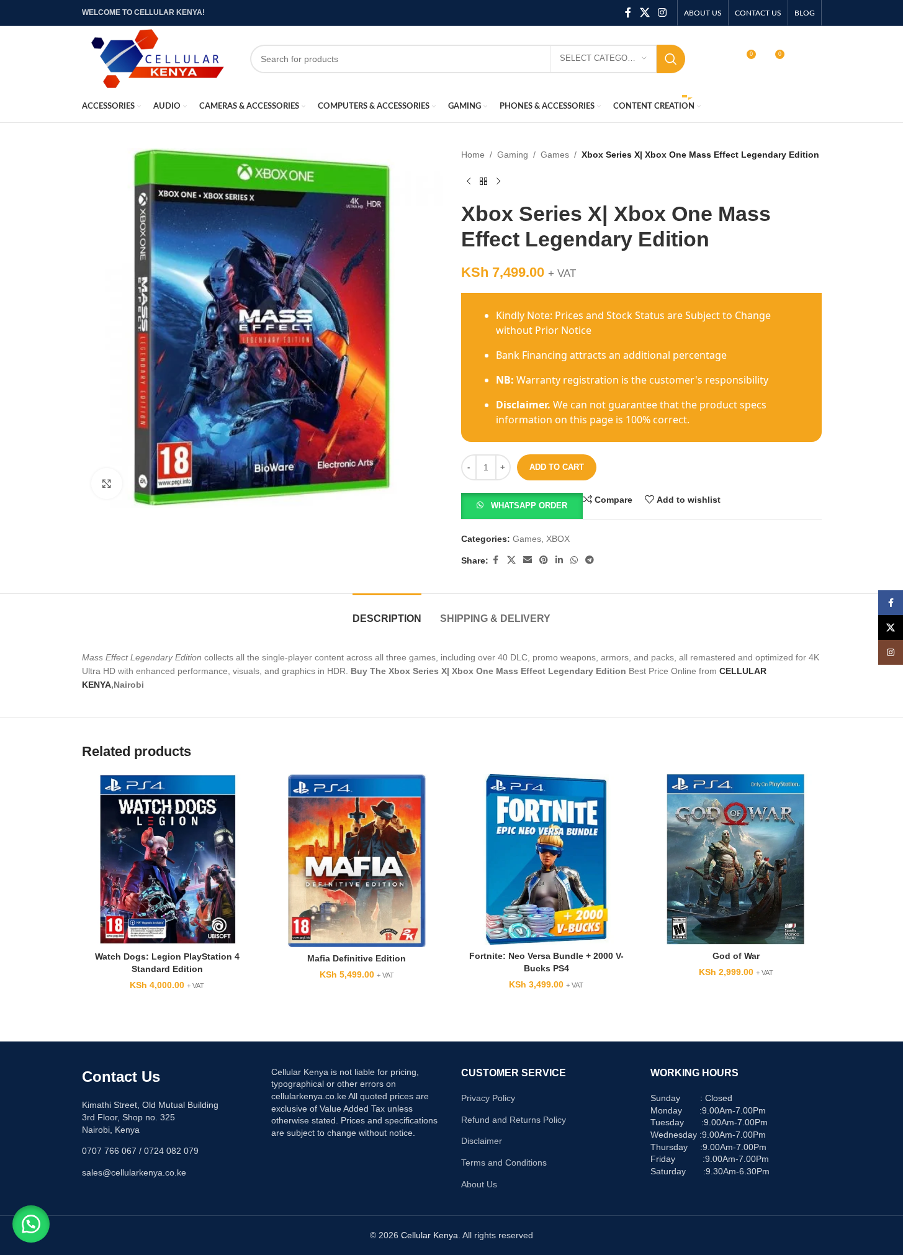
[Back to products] (483, 181)
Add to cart (556, 467)
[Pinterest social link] (544, 560)
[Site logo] (156, 58)
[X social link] (645, 12)
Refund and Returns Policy (513, 1120)
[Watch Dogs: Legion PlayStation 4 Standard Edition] (167, 860)
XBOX (558, 539)
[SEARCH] (671, 59)
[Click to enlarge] (106, 483)
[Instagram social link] (662, 12)
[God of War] (736, 859)
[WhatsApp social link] (574, 560)
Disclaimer (481, 1141)
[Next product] (498, 181)
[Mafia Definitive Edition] (357, 860)
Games (555, 155)
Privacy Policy (488, 1098)
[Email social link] (527, 560)
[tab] (387, 612)
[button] (522, 505)
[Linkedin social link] (559, 560)
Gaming (512, 155)
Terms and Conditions (504, 1162)
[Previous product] (468, 181)
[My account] (719, 59)
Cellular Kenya (429, 1235)
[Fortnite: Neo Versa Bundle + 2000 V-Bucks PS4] (546, 859)
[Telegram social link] (590, 560)
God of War (736, 956)
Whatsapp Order (529, 505)
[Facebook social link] (628, 12)
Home (473, 155)
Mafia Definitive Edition (356, 958)
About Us (479, 1184)
